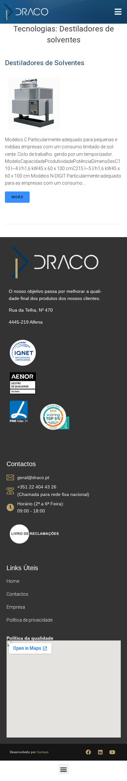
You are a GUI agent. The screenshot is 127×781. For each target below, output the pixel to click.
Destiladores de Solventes (44, 63)
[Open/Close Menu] (118, 11)
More (17, 197)
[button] (63, 769)
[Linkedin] (100, 752)
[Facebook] (88, 752)
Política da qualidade (30, 638)
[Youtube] (112, 752)
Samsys (43, 752)
